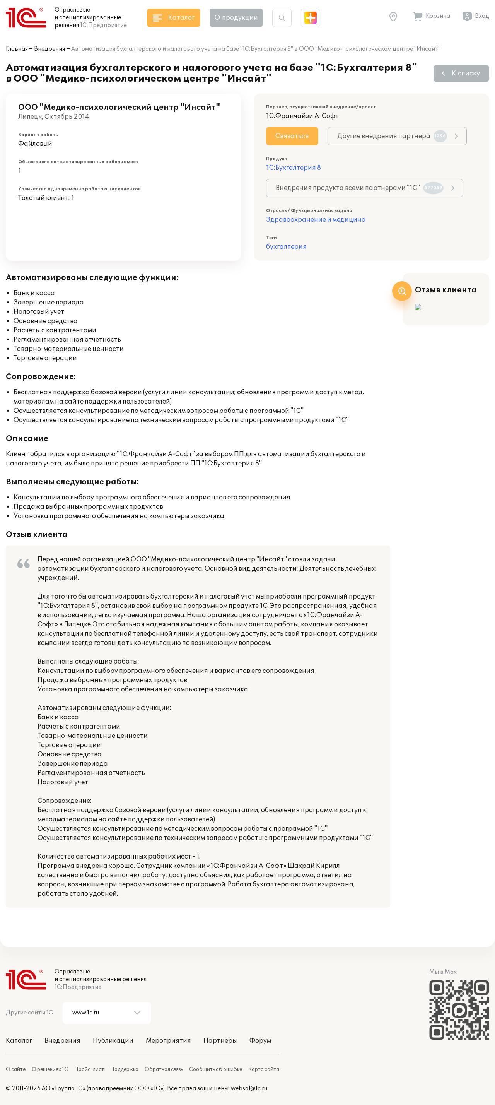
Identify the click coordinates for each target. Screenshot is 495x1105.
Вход (482, 16)
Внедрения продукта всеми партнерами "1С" (359, 188)
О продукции (236, 18)
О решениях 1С (50, 1069)
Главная (17, 49)
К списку (466, 73)
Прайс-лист (89, 1069)
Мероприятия (168, 1041)
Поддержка (124, 1069)
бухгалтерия (286, 247)
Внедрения (49, 49)
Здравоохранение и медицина (316, 220)
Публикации (113, 1041)
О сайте (16, 1069)
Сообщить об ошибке (215, 1069)
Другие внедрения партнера (391, 136)
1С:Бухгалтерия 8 (293, 168)
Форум (260, 1041)
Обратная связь (164, 1069)
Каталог (19, 1041)
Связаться (292, 136)
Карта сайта (263, 1069)
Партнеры (220, 1041)
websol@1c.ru (249, 1088)
